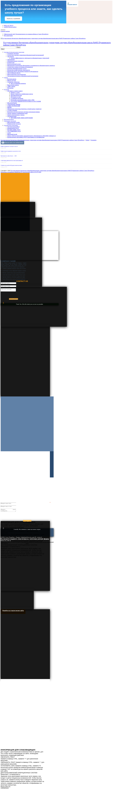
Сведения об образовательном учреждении (14, 52)
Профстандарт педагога (14, 124)
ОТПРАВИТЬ (27, 521)
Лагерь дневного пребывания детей (17, 113)
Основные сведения (13, 53)
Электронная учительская (10, 121)
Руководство (10, 62)
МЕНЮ (9, 107)
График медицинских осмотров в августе (9, 146)
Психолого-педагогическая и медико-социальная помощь (23, 112)
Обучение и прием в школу (15, 91)
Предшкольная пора (16, 95)
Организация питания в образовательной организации (22, 76)
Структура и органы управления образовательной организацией (25, 55)
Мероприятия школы (9, 119)
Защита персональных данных (15, 115)
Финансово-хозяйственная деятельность (18, 70)
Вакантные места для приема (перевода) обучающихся (22, 71)
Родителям (6, 89)
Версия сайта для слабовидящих (13, 142)
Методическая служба (13, 122)
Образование (11, 59)
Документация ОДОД (13, 126)
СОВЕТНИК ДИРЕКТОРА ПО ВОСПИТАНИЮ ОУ (12, 160)
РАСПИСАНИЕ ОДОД (13, 129)
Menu (2, 49)
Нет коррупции (8, 35)
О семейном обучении (17, 98)
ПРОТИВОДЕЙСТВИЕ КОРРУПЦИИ (22, 118)
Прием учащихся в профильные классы (22, 94)
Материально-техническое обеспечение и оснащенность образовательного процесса (31, 65)
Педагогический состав (14, 64)
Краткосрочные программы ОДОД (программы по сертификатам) (25, 137)
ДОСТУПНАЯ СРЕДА (13, 73)
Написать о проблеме (13, 18)
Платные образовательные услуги (16, 68)
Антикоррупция (11, 116)
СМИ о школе (11, 86)
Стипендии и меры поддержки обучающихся (20, 67)
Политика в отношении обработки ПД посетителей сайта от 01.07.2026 (21, 172)
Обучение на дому (16, 97)
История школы (11, 79)
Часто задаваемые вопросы (18, 83)
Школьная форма (12, 103)
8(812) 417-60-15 (8, 25)
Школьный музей (12, 134)
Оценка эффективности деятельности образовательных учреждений (30, 58)
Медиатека (10, 88)
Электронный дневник (13, 104)
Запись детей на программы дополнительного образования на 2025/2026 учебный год (31, 135)
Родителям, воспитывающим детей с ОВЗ (22, 100)
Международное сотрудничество (16, 74)
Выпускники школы (13, 85)
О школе (6, 77)
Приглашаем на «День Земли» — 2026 (9, 155)
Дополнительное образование (11, 125)
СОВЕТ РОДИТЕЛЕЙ (13, 106)
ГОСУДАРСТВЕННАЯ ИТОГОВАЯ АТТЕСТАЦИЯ (26, 101)
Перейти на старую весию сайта (13, 610)
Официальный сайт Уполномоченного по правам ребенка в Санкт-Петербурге (26, 34)
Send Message (13, 299)
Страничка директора (13, 82)
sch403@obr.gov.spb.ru (10, 27)
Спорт (9, 132)
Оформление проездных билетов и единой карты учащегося (24, 109)
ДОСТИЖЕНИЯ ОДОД (14, 131)
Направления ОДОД (13, 128)
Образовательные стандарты (15, 61)
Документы (10, 56)
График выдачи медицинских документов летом (11, 151)
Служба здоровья (12, 110)
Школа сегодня (11, 80)
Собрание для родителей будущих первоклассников (11, 165)
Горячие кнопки (5, 31)
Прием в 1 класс (15, 92)
